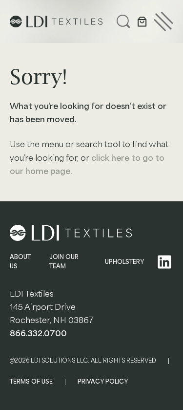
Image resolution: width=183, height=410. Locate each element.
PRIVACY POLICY (103, 381)
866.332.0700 (38, 333)
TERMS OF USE (31, 381)
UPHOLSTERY (124, 262)
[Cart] (142, 21)
